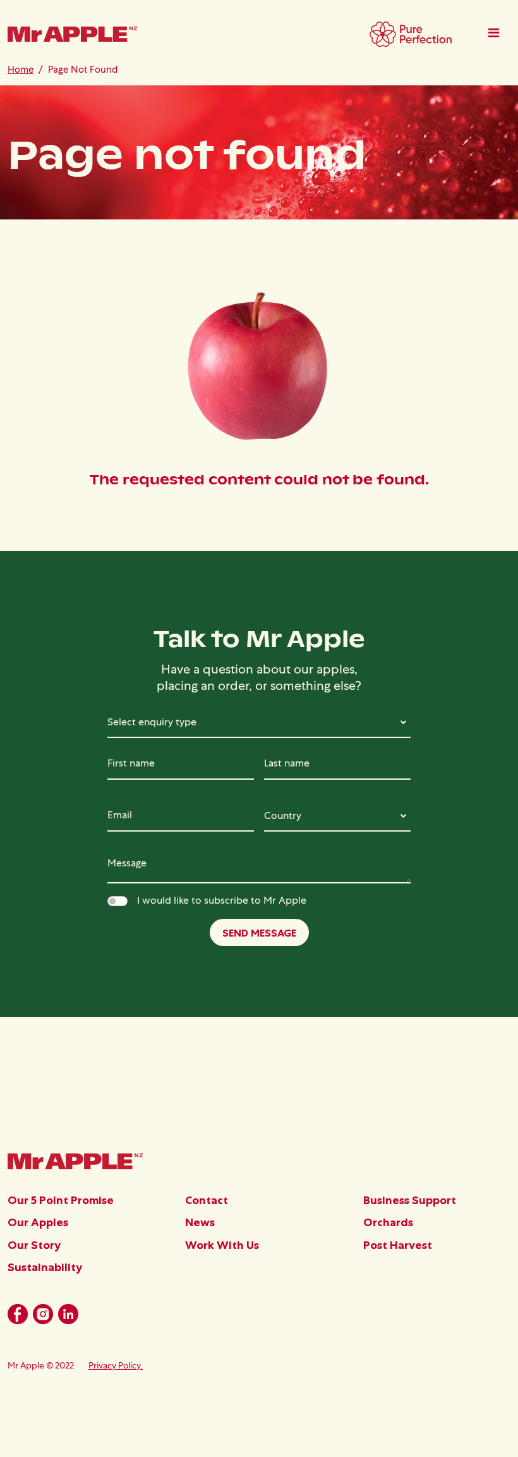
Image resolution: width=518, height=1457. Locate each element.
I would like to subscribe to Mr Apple (221, 900)
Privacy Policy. (115, 1365)
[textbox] (259, 722)
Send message (259, 932)
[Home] (72, 39)
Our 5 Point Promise (61, 1200)
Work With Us (222, 1245)
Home (20, 69)
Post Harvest (397, 1245)
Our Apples (38, 1222)
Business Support (409, 1200)
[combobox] (259, 722)
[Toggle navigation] (493, 33)
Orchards (388, 1222)
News (200, 1222)
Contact (206, 1200)
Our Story (34, 1245)
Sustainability (45, 1267)
